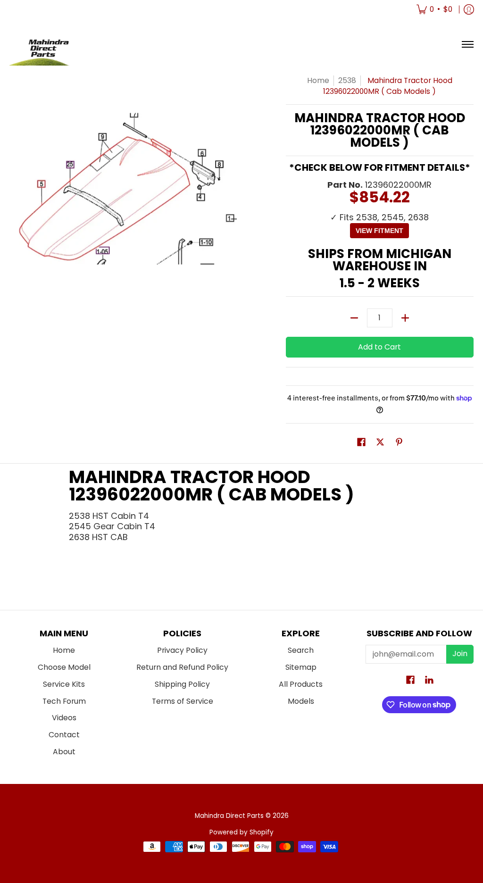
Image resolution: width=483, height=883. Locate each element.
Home (318, 80)
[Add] (405, 317)
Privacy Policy (182, 650)
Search (301, 650)
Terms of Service (182, 701)
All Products (301, 684)
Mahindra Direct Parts (229, 815)
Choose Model (64, 667)
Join (459, 653)
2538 (347, 80)
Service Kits (64, 684)
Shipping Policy (182, 684)
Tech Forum (64, 701)
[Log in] (468, 9)
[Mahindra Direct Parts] (44, 44)
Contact (64, 734)
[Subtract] (354, 317)
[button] (361, 443)
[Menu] (467, 44)
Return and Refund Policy (182, 667)
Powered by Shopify (241, 832)
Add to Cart (379, 347)
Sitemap (300, 667)
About (64, 751)
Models (301, 701)
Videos (64, 717)
